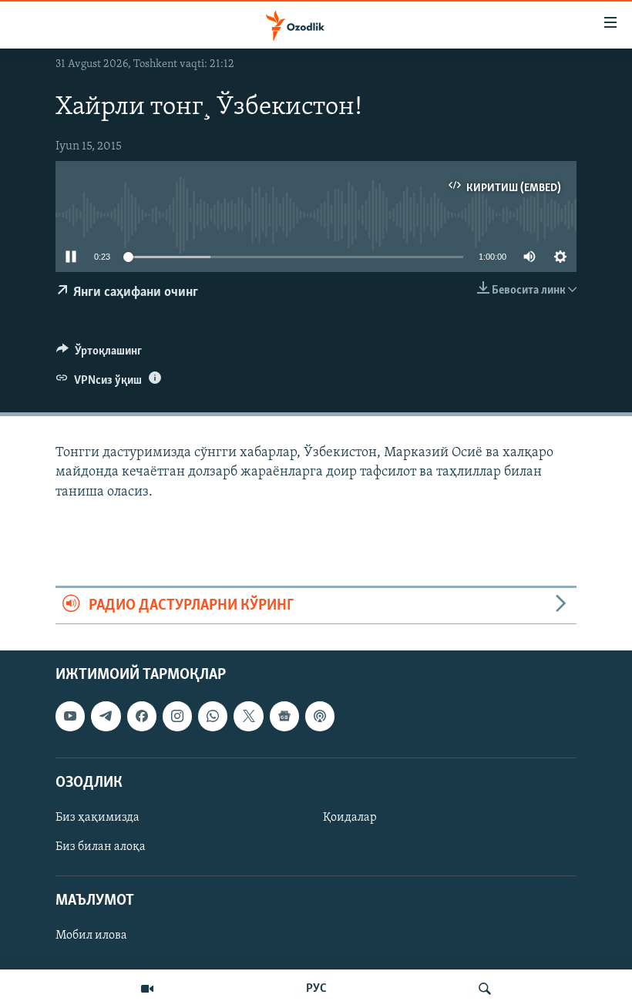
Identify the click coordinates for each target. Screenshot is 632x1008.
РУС (316, 989)
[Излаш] (485, 988)
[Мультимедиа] (147, 988)
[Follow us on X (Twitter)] (248, 716)
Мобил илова (91, 936)
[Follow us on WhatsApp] (212, 716)
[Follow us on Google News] (284, 716)
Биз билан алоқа (100, 847)
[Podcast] (319, 716)
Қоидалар (350, 817)
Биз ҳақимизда (97, 817)
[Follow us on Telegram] (105, 716)
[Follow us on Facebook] (141, 716)
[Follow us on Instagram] (177, 716)
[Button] (99, 354)
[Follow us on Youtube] (70, 716)
